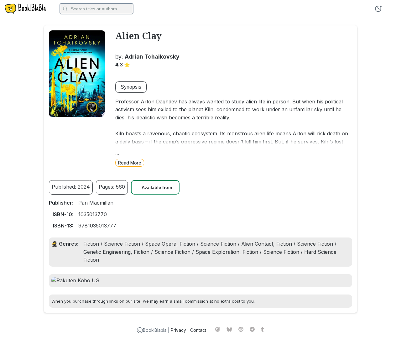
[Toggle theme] (378, 8)
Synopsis (131, 87)
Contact (198, 330)
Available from (157, 187)
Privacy (178, 330)
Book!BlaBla (32, 8)
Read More (129, 162)
